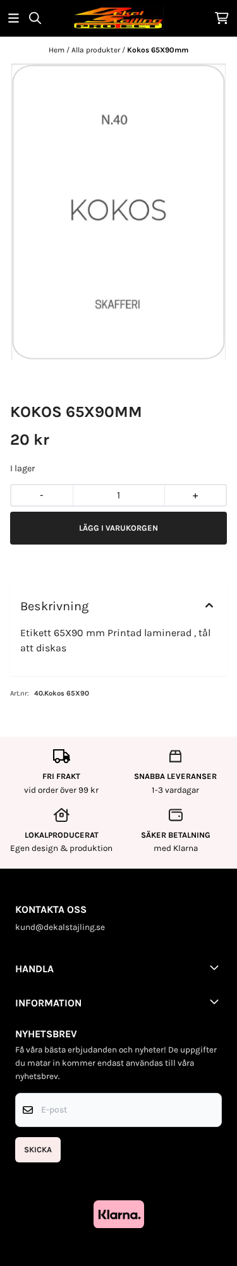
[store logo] (118, 18)
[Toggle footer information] (216, 967)
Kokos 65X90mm (157, 49)
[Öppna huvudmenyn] (13, 18)
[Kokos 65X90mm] (118, 212)
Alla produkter (96, 49)
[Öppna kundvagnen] (222, 18)
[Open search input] (35, 18)
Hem (57, 49)
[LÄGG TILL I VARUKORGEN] (118, 528)
